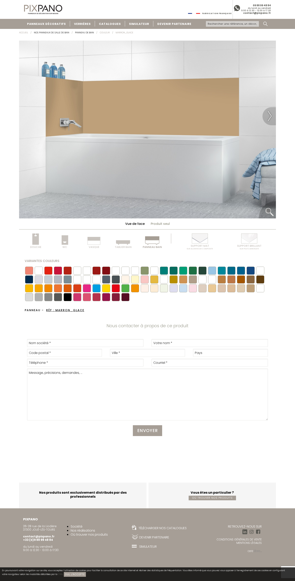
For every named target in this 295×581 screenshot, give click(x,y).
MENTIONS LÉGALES (249, 543)
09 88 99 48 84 (262, 5)
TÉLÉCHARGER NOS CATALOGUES (162, 528)
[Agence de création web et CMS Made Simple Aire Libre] (255, 550)
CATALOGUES (110, 24)
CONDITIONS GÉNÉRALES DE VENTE (239, 539)
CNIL (60, 574)
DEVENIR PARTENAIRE (174, 24)
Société (76, 526)
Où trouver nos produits (212, 497)
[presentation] (26, 116)
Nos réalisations (83, 530)
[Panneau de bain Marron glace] (147, 129)
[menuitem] (46, 24)
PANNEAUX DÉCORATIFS (46, 24)
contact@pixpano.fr (257, 13)
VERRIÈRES (82, 24)
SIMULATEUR (139, 24)
